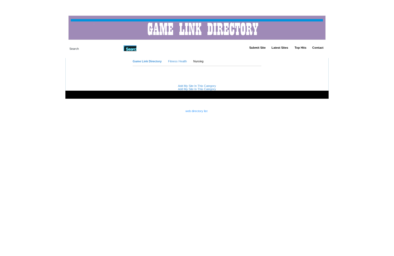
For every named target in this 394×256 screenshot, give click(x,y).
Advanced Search (150, 48)
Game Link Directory (147, 61)
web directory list (196, 111)
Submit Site (257, 47)
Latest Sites (280, 47)
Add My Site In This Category (197, 85)
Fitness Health (177, 61)
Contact (318, 47)
